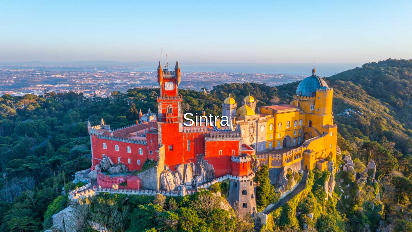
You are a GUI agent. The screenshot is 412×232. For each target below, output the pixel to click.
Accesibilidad (270, 226)
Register (225, 132)
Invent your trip (206, 115)
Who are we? (239, 226)
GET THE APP (190, 132)
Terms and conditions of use (160, 226)
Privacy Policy (206, 226)
